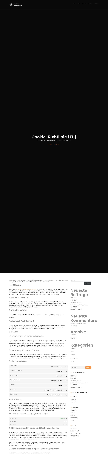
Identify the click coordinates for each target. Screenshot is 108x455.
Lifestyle (73, 354)
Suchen (73, 280)
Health (72, 351)
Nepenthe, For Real (76, 302)
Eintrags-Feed (75, 431)
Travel (72, 361)
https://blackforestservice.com (27, 289)
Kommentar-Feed (76, 433)
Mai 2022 (73, 335)
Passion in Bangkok (76, 309)
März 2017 (73, 338)
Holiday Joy (74, 300)
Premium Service (87, 4)
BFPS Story (77, 4)
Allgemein (73, 348)
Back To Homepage (54, 144)
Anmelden (74, 428)
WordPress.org (75, 435)
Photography (74, 358)
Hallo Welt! (73, 297)
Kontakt (96, 4)
